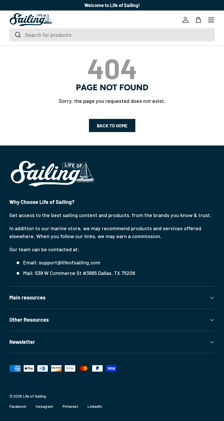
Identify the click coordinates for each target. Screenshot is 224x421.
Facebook (17, 406)
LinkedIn (95, 406)
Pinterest (70, 406)
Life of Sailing (34, 396)
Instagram (44, 406)
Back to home (112, 125)
